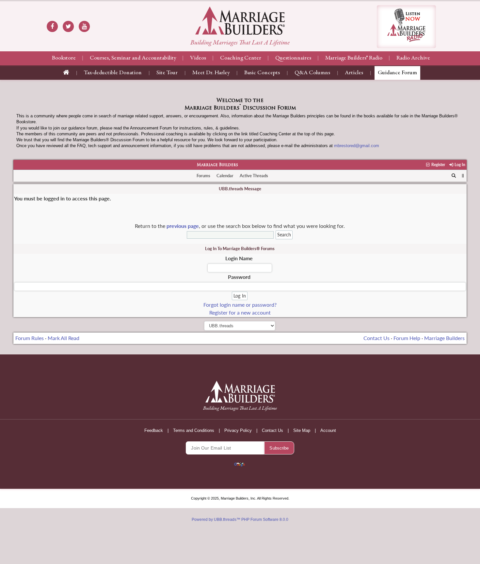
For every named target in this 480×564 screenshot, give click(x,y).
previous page (183, 226)
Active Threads (254, 175)
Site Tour (167, 73)
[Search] (453, 176)
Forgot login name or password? (240, 304)
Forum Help (406, 338)
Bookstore (64, 58)
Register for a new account (240, 312)
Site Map (301, 430)
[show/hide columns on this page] (462, 176)
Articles (354, 73)
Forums (203, 175)
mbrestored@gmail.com (356, 145)
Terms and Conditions (193, 430)
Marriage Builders (217, 165)
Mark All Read (63, 338)
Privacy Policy (238, 430)
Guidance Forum (397, 73)
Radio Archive (413, 58)
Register (437, 164)
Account (328, 430)
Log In (459, 164)
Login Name (239, 258)
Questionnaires (293, 58)
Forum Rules (29, 338)
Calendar (224, 175)
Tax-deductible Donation (113, 73)
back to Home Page (240, 20)
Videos (198, 58)
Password (239, 277)
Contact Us (376, 338)
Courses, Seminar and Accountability (133, 58)
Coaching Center (240, 58)
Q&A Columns (312, 73)
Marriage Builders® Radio (353, 58)
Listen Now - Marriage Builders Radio (406, 27)
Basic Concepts (262, 73)
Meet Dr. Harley (211, 73)
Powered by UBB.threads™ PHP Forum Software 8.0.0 (240, 519)
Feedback (153, 430)
